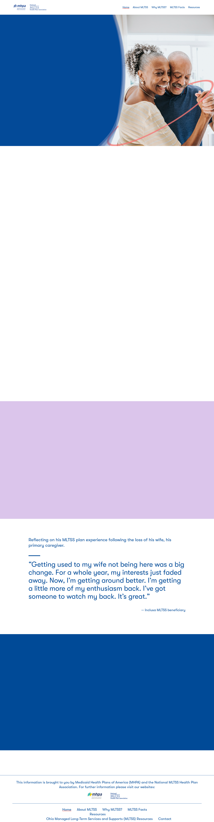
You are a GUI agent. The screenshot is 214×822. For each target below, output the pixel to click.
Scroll (24, 115)
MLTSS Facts (137, 809)
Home (66, 809)
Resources (98, 814)
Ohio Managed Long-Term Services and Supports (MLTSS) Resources (99, 819)
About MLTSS (87, 809)
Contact (164, 819)
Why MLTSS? (112, 809)
